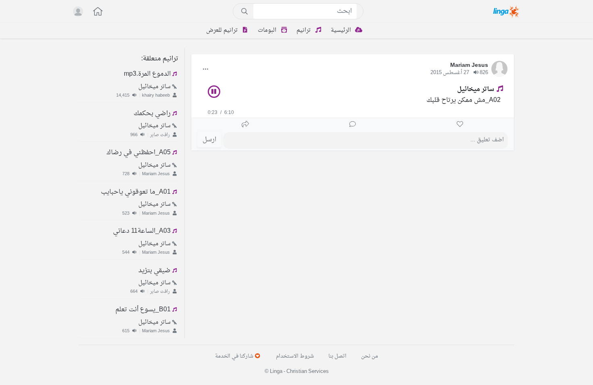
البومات (268, 30)
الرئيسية (342, 30)
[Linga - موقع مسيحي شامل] (507, 11)
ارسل (209, 140)
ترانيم (304, 30)
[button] (94, 12)
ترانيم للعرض (222, 30)
